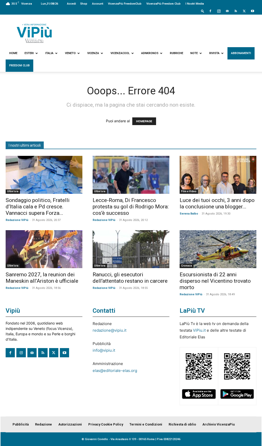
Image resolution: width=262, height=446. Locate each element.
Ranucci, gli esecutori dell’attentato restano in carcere (130, 277)
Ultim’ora (12, 191)
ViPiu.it (199, 330)
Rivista (214, 53)
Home (13, 53)
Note (194, 53)
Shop (83, 3)
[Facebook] (210, 11)
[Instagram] (219, 11)
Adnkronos (149, 53)
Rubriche (176, 53)
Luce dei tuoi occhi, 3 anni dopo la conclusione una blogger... (217, 203)
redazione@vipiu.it (109, 330)
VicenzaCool (120, 53)
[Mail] (227, 11)
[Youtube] (252, 11)
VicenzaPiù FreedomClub (124, 3)
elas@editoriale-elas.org (115, 370)
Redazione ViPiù (17, 220)
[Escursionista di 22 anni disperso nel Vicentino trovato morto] (218, 249)
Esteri (29, 53)
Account (97, 3)
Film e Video (188, 191)
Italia (49, 53)
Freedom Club (19, 65)
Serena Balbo (189, 213)
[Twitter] (244, 11)
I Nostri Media (194, 3)
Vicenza (93, 53)
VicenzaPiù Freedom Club (163, 3)
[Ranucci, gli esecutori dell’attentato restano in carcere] (131, 249)
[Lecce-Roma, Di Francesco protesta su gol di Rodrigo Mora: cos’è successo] (131, 175)
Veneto (70, 53)
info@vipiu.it (104, 350)
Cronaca (186, 265)
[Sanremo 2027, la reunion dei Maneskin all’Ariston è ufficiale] (44, 249)
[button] (202, 11)
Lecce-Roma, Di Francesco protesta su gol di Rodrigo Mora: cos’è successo (131, 206)
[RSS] (235, 11)
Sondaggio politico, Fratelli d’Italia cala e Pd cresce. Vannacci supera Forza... (38, 206)
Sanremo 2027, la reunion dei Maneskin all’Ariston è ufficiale (42, 277)
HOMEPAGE (144, 121)
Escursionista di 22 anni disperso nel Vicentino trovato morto (215, 280)
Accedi (71, 3)
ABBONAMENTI (241, 53)
